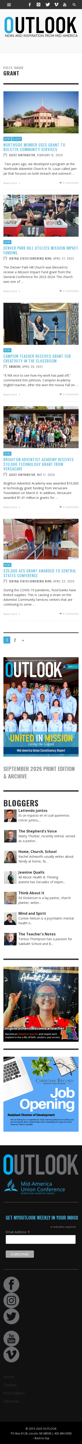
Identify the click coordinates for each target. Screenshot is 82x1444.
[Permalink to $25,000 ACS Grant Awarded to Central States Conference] (41, 539)
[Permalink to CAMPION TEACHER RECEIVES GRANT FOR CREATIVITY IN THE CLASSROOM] (41, 323)
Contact (10, 1384)
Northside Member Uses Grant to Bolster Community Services (34, 147)
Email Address (18, 1231)
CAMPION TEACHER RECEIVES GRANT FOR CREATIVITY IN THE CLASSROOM (37, 358)
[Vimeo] (56, 4)
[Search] (9, 4)
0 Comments (70, 182)
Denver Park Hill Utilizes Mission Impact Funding (41, 250)
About (8, 1376)
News (7, 139)
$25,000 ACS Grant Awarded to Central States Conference (39, 573)
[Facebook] (30, 4)
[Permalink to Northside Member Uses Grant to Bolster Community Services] (41, 112)
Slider (17, 139)
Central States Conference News (30, 258)
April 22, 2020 (63, 581)
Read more (10, 183)
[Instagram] (38, 4)
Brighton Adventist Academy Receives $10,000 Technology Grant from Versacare (38, 464)
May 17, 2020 (46, 474)
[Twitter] (47, 4)
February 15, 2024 (50, 155)
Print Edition (14, 1393)
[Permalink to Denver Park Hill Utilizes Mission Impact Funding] (41, 215)
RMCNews (14, 366)
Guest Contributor (22, 155)
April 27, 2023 (63, 258)
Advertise (11, 1401)
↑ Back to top (41, 1438)
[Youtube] (64, 4)
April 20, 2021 (32, 366)
